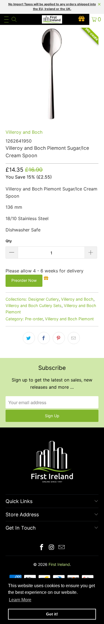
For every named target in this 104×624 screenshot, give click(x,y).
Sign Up (52, 415)
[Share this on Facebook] (44, 338)
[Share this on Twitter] (29, 338)
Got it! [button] (52, 614)
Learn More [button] (20, 599)
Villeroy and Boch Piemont (69, 318)
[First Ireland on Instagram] (52, 548)
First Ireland (59, 564)
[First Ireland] (52, 19)
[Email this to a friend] (74, 338)
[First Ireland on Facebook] (42, 548)
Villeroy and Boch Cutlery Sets (34, 305)
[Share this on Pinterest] (59, 338)
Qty (9, 241)
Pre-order (34, 318)
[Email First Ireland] (61, 548)
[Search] (14, 19)
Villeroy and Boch (24, 132)
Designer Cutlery (43, 299)
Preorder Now (24, 280)
